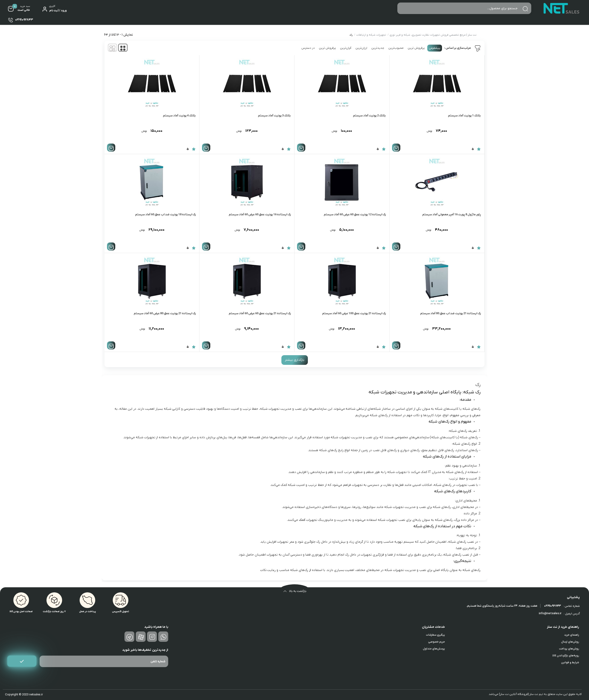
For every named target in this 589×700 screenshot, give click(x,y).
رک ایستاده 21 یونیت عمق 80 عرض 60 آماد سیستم (165, 313)
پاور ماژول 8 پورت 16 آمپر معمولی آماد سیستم (451, 214)
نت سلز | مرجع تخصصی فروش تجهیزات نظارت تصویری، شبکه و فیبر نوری (433, 35)
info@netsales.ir (550, 613)
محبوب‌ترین (396, 48)
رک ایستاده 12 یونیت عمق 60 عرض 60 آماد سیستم (355, 214)
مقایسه (471, 135)
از (310, 570)
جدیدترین (377, 48)
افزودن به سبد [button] (396, 148)
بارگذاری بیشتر (294, 360)
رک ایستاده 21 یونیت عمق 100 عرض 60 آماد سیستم (354, 313)
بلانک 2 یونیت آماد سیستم (369, 116)
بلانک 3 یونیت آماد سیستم (274, 116)
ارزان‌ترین (361, 48)
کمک (302, 520)
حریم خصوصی (436, 642)
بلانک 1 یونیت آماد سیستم (464, 116)
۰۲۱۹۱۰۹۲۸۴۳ (552, 606)
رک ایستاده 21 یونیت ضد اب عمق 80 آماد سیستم (450, 313)
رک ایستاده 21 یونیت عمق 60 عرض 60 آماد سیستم (260, 313)
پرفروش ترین (416, 48)
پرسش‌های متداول (434, 649)
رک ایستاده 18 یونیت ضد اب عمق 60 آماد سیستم (165, 214)
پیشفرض (434, 48)
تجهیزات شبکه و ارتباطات (371, 35)
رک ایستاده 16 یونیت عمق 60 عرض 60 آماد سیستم (260, 214)
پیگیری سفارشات (435, 635)
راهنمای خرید (571, 635)
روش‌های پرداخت (569, 649)
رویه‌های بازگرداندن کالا (565, 655)
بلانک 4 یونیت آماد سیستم (179, 116)
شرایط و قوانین (570, 662)
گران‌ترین (345, 48)
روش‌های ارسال (570, 642)
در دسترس (308, 48)
